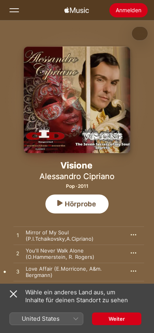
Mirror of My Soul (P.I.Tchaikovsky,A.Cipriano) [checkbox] (60, 235)
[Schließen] (13, 293)
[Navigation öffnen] (14, 10)
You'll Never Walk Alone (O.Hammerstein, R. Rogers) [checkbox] (60, 253)
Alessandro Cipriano (77, 176)
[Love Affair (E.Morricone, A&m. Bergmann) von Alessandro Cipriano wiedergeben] (18, 271)
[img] (76, 10)
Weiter (117, 319)
